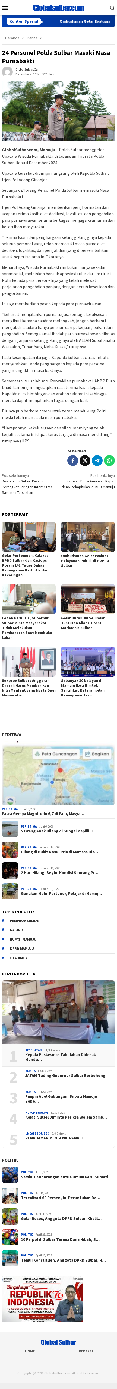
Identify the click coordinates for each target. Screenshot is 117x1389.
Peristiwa (10, 809)
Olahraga (18, 958)
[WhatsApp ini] (109, 460)
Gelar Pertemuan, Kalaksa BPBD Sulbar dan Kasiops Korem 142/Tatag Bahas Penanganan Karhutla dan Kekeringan (25, 565)
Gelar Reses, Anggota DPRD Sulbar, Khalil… (61, 1218)
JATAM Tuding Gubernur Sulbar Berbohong (65, 1075)
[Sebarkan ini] (72, 460)
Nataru (16, 930)
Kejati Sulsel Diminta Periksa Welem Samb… (66, 1117)
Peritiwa (11, 734)
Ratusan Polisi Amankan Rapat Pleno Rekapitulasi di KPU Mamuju (88, 481)
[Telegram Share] (97, 460)
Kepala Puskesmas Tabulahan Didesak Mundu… (60, 1057)
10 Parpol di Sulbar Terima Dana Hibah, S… (60, 1239)
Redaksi (86, 1351)
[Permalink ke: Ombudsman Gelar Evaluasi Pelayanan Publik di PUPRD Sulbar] (88, 537)
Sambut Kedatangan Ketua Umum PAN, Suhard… (66, 1177)
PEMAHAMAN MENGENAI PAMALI (54, 1138)
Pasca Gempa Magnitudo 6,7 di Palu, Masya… (43, 813)
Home (30, 1351)
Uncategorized (37, 1133)
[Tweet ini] (85, 460)
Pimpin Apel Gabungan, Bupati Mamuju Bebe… (61, 1099)
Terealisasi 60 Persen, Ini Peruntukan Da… (60, 1197)
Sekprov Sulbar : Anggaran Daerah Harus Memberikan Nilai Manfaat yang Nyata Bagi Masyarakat (29, 687)
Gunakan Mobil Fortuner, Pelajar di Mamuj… (61, 893)
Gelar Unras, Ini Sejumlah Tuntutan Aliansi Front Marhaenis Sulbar (83, 623)
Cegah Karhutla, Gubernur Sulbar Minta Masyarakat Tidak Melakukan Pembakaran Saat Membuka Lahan (27, 628)
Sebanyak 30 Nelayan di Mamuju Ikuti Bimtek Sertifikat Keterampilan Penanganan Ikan (83, 687)
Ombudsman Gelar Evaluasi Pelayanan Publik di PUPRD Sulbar (85, 560)
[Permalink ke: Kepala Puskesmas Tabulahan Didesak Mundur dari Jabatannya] (58, 1012)
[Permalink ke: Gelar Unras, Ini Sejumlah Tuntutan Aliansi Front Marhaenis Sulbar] (88, 599)
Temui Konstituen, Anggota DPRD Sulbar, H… (63, 1260)
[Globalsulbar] (58, 7)
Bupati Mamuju (23, 939)
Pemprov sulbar (24, 920)
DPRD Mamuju (22, 948)
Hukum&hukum (36, 1112)
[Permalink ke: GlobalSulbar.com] (7, 71)
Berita (30, 1071)
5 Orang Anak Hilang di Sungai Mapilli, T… (59, 831)
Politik (10, 1160)
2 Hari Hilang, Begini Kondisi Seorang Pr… (59, 872)
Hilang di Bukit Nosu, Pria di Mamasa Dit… (59, 851)
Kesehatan (33, 1050)
